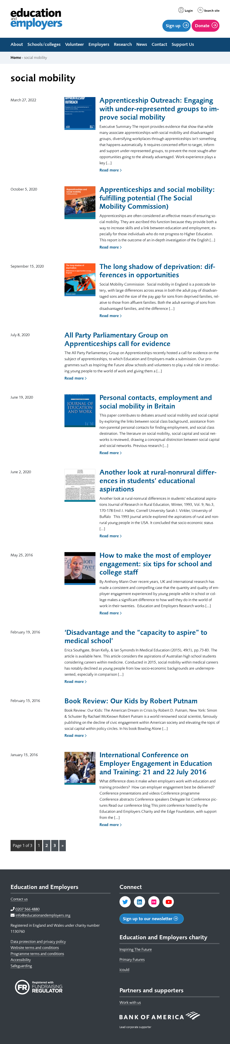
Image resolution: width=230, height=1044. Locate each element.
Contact (159, 44)
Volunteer (74, 44)
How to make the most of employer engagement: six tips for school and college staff (156, 564)
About (17, 44)
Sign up (173, 25)
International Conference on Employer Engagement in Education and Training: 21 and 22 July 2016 (156, 763)
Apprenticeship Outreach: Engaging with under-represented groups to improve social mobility (159, 109)
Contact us (19, 899)
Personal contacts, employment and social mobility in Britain (156, 401)
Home (16, 57)
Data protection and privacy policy (38, 941)
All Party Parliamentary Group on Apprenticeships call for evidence (117, 339)
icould (124, 969)
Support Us (183, 44)
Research (123, 44)
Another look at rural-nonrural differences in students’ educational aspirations (158, 480)
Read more (110, 170)
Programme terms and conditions (37, 953)
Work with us (130, 1002)
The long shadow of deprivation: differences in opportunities (157, 270)
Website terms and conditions (35, 947)
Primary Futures (132, 959)
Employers (98, 44)
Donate (202, 25)
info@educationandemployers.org (42, 915)
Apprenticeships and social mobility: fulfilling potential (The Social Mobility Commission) (157, 198)
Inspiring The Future (135, 949)
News (141, 44)
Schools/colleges (44, 44)
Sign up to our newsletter (148, 918)
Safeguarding (21, 966)
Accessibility (21, 959)
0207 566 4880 (27, 909)
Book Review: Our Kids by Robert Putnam (130, 701)
